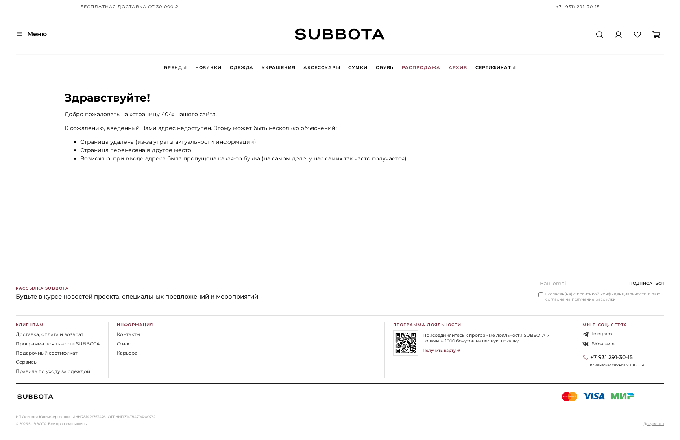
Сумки (357, 67)
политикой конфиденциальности (612, 294)
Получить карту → (442, 350)
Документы (653, 423)
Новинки (208, 67)
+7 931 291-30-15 (611, 357)
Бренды (175, 67)
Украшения (278, 67)
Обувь (385, 67)
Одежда (241, 67)
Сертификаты (495, 67)
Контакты (128, 334)
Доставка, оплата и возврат (49, 334)
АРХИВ (458, 67)
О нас (124, 344)
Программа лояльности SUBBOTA (58, 344)
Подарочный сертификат (47, 353)
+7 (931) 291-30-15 (578, 6)
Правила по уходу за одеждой (53, 371)
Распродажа (421, 67)
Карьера (127, 353)
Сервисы (26, 362)
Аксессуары (321, 67)
